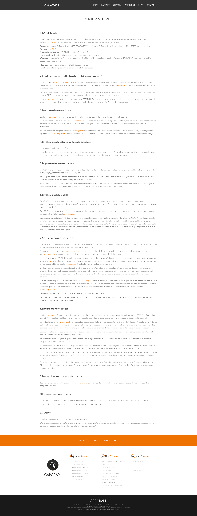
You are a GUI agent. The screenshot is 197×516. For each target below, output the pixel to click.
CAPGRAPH (52, 49)
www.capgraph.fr (49, 42)
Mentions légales (109, 511)
